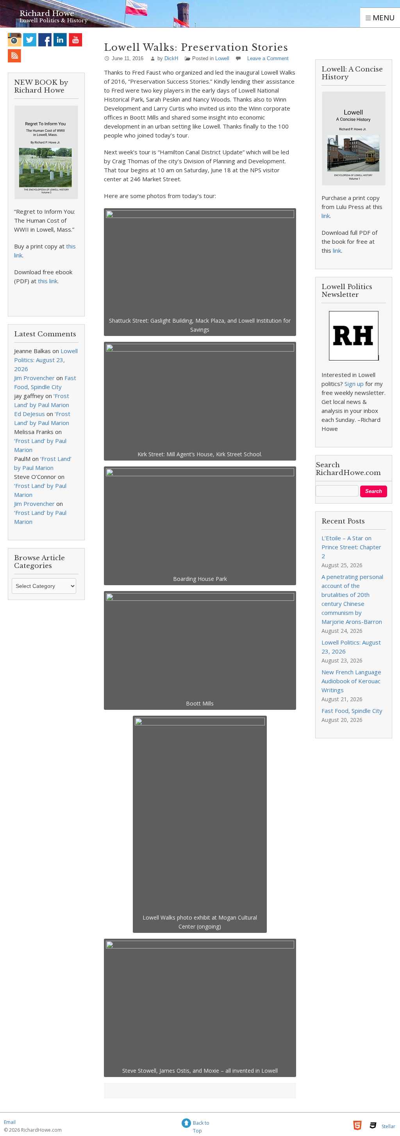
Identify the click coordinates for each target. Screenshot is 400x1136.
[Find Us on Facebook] (45, 39)
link (325, 216)
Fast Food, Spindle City (351, 710)
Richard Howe (47, 13)
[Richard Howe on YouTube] (75, 39)
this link (47, 281)
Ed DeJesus (29, 414)
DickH (171, 58)
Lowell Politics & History (54, 20)
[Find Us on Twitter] (30, 39)
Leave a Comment (268, 58)
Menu (383, 18)
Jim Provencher (34, 378)
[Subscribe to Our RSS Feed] (14, 56)
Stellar (388, 1126)
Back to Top (201, 1124)
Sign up (354, 384)
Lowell (222, 58)
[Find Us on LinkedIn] (60, 39)
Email (10, 1122)
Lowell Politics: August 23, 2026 (46, 360)
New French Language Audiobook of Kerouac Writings (351, 681)
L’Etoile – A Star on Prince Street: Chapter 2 (351, 547)
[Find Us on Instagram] (14, 39)
